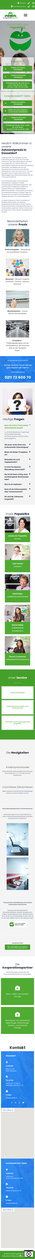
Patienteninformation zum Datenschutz (17, 707)
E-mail (9, 1095)
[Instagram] (16, 1102)
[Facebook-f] (12, 1102)
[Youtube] (23, 1102)
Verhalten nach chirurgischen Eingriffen (17, 723)
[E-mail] (7, 1091)
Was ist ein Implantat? (13, 484)
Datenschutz (6, 1256)
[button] (25, 15)
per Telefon (13, 210)
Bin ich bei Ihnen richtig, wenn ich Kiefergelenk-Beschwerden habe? (16, 476)
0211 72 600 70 (18, 377)
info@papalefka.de (19, 916)
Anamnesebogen (17, 692)
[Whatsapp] (19, 1102)
